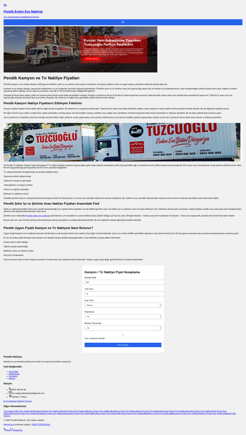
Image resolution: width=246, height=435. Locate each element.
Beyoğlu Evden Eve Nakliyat (131, 413)
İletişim (36, 17)
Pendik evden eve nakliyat (37, 216)
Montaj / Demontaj (93, 323)
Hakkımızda (18, 17)
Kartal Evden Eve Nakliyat (149, 411)
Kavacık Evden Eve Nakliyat (174, 411)
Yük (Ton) (89, 289)
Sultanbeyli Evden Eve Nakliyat (46, 411)
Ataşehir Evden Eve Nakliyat (73, 411)
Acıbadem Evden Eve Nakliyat (78, 413)
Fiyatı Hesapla (123, 345)
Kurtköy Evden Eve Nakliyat (199, 411)
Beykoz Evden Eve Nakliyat (98, 411)
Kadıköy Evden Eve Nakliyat (124, 411)
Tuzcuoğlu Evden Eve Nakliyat (18, 411)
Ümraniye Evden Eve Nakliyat (24, 413)
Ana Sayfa (8, 17)
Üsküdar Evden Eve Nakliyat (51, 413)
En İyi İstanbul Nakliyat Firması (18, 401)
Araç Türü (89, 300)
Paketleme (89, 312)
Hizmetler (13, 376)
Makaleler (28, 17)
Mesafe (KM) (90, 278)
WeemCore (9, 424)
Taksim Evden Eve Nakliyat (212, 413)
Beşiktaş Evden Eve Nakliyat (105, 413)
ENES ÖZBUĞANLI (41, 424)
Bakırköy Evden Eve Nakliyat (157, 413)
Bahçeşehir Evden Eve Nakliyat (185, 413)
